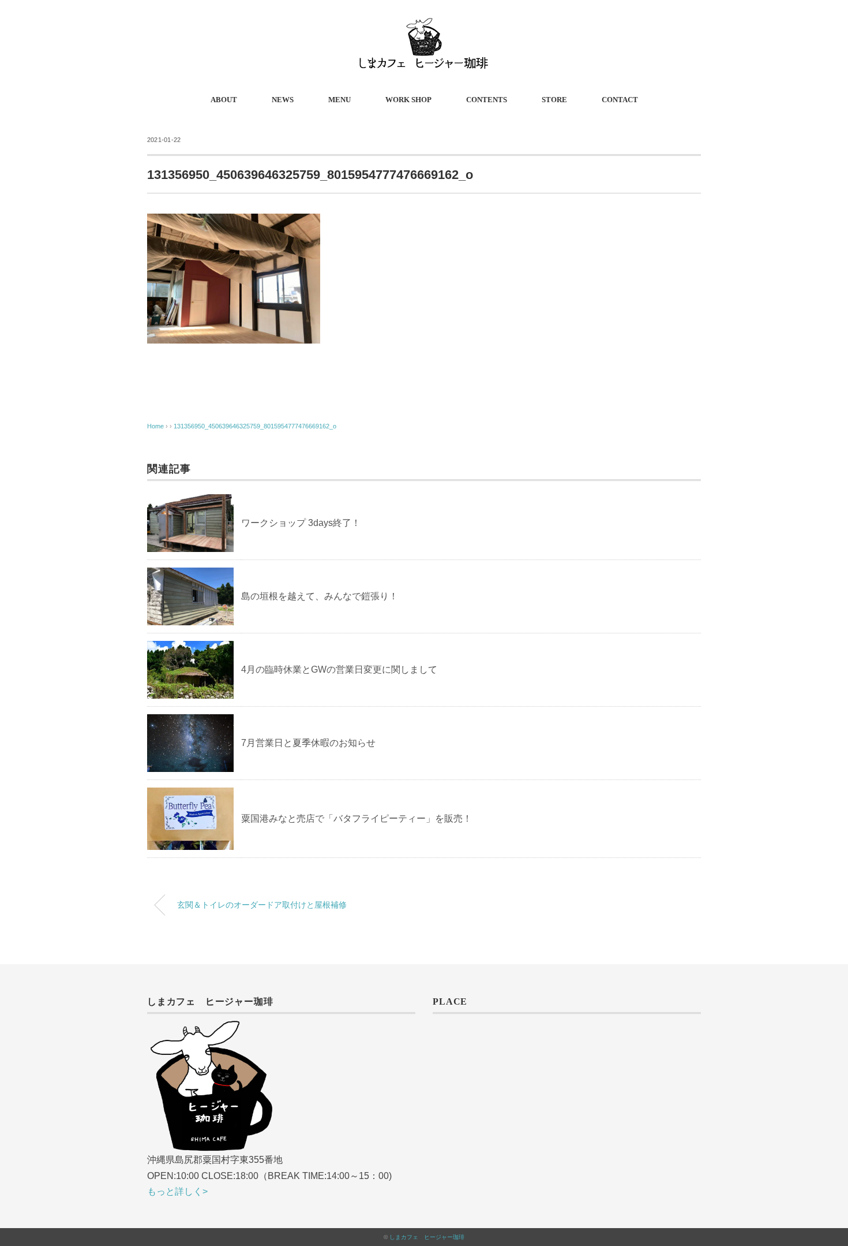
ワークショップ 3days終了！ (301, 523)
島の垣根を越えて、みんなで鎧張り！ (319, 596)
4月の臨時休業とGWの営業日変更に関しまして (339, 669)
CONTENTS (486, 99)
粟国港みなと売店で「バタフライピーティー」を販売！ (356, 818)
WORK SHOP (408, 99)
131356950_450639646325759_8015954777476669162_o (255, 426)
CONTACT (620, 99)
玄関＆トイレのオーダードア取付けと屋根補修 (262, 904)
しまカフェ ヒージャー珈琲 (426, 1237)
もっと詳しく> (177, 1191)
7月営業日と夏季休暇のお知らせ (308, 743)
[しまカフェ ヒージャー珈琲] (424, 26)
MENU (339, 99)
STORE (554, 99)
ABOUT (224, 99)
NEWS (283, 99)
